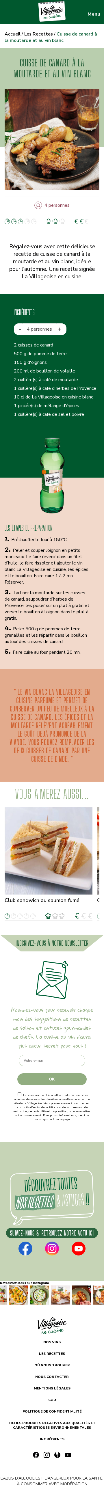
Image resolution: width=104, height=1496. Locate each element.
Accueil (13, 34)
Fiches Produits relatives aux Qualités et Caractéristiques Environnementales (52, 1425)
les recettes (52, 1353)
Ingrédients (52, 1439)
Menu (94, 14)
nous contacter (52, 1376)
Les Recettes (38, 34)
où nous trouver (52, 1365)
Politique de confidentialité (52, 1123)
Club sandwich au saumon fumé (42, 900)
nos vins (52, 1342)
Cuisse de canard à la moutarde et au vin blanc (51, 37)
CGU (52, 1400)
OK (52, 1079)
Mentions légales (52, 1388)
